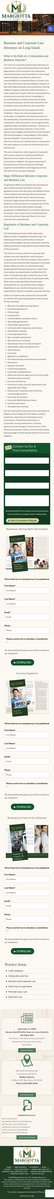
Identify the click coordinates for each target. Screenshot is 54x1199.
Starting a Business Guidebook (18, 1121)
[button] (50, 28)
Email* (8, 468)
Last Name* (9, 599)
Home (9, 1167)
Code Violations (15, 971)
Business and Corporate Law (21, 981)
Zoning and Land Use (18, 976)
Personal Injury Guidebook (16, 1130)
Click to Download (27, 1137)
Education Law (15, 997)
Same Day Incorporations (20, 986)
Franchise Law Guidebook (15, 1124)
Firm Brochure (10, 1119)
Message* (9, 493)
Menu (6, 23)
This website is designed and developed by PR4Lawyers (27, 1192)
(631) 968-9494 (30, 1083)
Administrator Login (27, 1196)
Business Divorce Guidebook (17, 1127)
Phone (8, 481)
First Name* (10, 586)
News (44, 1167)
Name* (8, 456)
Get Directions (26, 1095)
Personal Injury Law (17, 992)
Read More (27, 1045)
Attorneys (34, 1167)
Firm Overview (20, 1167)
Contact (7, 1169)
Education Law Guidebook (15, 1132)
